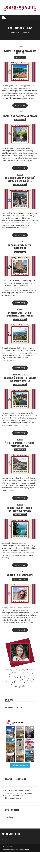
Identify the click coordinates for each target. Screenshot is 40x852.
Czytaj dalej (20, 105)
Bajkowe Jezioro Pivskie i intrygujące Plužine (20, 509)
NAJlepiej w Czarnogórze (20, 575)
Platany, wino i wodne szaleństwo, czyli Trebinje (20, 314)
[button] (10, 732)
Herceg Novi (16, 374)
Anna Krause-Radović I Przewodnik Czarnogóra (19, 792)
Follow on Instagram (20, 765)
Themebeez (24, 850)
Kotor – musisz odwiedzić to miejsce (20, 52)
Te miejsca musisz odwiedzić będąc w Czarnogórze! (20, 179)
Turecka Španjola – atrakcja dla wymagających (20, 379)
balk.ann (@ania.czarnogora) (14, 796)
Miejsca (20, 47)
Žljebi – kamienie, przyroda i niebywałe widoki (20, 444)
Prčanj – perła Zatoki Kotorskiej (20, 246)
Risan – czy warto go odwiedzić (20, 115)
